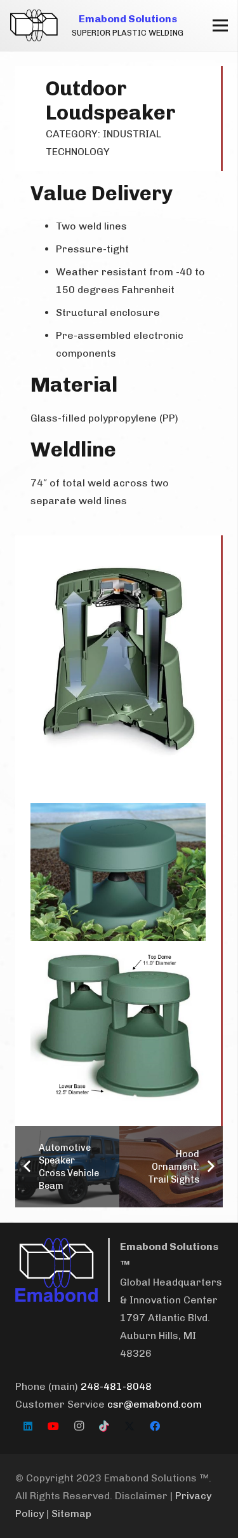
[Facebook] (155, 1426)
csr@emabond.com (154, 1404)
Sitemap (71, 1513)
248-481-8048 (116, 1386)
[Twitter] (129, 1426)
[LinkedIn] (28, 1426)
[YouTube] (53, 1426)
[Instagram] (78, 1426)
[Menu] (220, 25)
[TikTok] (104, 1426)
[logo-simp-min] (34, 25)
